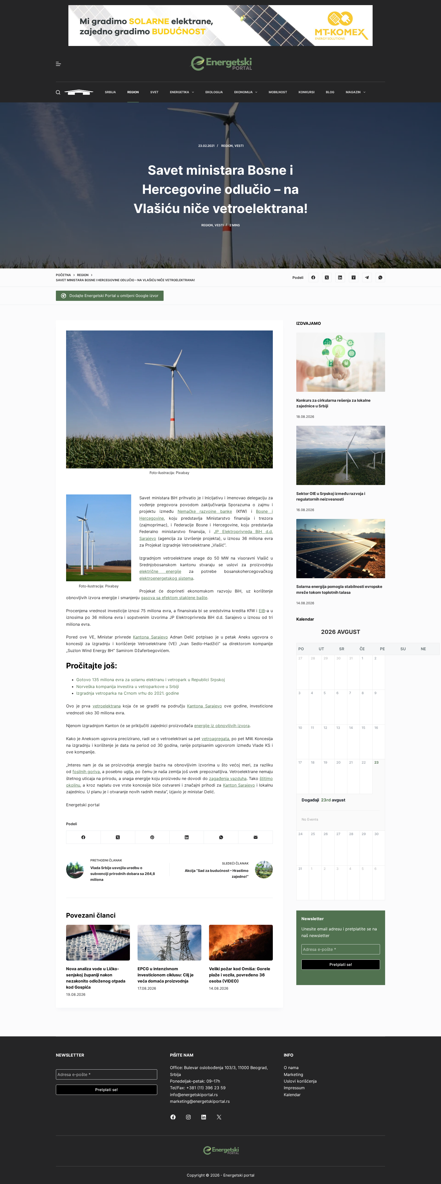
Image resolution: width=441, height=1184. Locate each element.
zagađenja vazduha (228, 778)
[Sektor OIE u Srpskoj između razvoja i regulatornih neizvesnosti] (340, 455)
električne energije (160, 571)
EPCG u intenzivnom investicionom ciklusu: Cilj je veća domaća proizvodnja (166, 975)
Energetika (179, 92)
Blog (330, 92)
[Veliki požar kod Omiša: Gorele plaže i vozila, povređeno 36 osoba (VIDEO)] (241, 943)
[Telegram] (367, 277)
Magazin (353, 92)
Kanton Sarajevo (239, 785)
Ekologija (214, 92)
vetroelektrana (107, 705)
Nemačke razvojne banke (205, 511)
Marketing (293, 1074)
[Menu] (58, 63)
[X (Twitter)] (327, 277)
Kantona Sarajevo (150, 637)
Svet (154, 92)
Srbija (110, 92)
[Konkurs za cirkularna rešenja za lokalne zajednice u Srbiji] (340, 362)
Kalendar (292, 1094)
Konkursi (306, 92)
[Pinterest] (152, 837)
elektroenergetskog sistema (166, 578)
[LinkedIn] (340, 277)
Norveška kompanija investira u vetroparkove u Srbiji (127, 686)
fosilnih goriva (86, 771)
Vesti (239, 146)
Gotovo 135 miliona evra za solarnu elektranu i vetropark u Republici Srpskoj (150, 679)
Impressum (294, 1087)
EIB (262, 610)
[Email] (255, 837)
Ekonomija (243, 92)
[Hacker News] (354, 277)
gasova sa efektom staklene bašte (174, 597)
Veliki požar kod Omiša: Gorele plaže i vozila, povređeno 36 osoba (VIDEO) (239, 975)
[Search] (58, 92)
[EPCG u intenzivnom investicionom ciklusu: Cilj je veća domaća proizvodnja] (169, 943)
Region (133, 92)
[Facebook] (313, 277)
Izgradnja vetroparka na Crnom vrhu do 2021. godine (127, 693)
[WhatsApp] (380, 277)
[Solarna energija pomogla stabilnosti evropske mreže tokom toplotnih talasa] (340, 548)
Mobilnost (278, 92)
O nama (291, 1067)
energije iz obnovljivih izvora (222, 725)
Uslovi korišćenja (300, 1081)
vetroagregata (215, 738)
